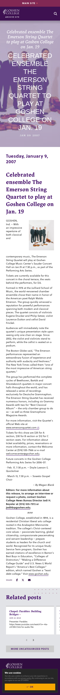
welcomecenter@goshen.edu (22, 453)
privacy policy (26, 678)
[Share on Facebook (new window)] (17, 580)
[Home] (11, 12)
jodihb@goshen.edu (18, 507)
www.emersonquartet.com (21, 427)
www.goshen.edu (38, 574)
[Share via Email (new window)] (29, 580)
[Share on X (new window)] (23, 580)
